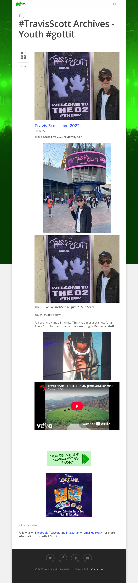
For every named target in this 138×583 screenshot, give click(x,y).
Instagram (73, 532)
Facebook (41, 532)
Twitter (54, 532)
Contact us (97, 569)
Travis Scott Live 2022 (57, 125)
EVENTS (39, 131)
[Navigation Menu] (121, 4)
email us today (93, 532)
